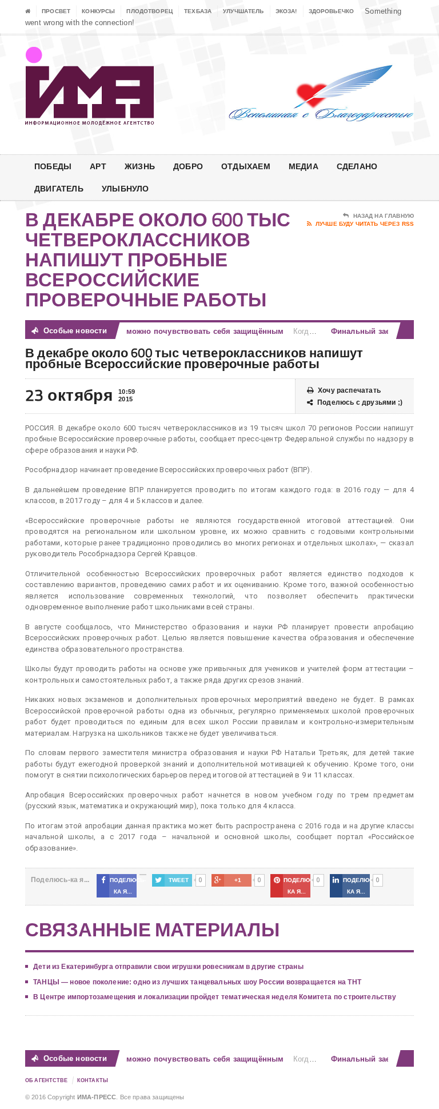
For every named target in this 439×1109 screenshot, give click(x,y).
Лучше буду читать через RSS (365, 224)
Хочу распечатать (349, 390)
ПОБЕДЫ (52, 166)
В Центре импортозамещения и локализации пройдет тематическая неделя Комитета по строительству (214, 997)
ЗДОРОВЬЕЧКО (331, 11)
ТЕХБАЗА (197, 11)
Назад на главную (383, 216)
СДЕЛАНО (357, 166)
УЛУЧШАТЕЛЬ (243, 11)
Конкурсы (98, 11)
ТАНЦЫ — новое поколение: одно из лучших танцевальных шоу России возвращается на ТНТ (197, 982)
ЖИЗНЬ (140, 166)
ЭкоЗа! (286, 11)
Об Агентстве (46, 1080)
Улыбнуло (125, 188)
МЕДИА (303, 166)
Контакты (92, 1080)
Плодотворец (149, 11)
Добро (188, 166)
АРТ (98, 166)
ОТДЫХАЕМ (245, 166)
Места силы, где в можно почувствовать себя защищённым (164, 331)
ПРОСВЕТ (56, 11)
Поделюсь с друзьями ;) (359, 402)
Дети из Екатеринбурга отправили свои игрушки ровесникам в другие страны (168, 967)
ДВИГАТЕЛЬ (58, 188)
